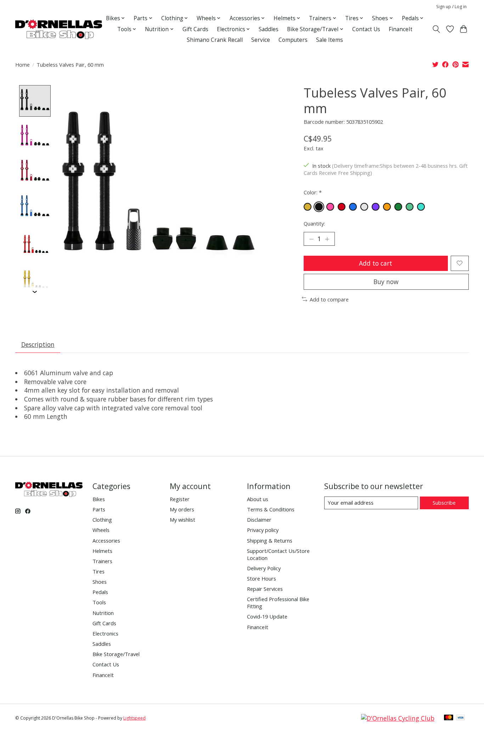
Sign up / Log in (451, 7)
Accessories (106, 540)
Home (22, 64)
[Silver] (364, 207)
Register (180, 499)
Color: (313, 192)
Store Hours (261, 578)
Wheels (100, 529)
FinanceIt (400, 29)
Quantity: (314, 223)
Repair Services (265, 588)
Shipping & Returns (269, 540)
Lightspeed (134, 718)
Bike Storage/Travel (116, 654)
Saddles (268, 29)
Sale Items (329, 40)
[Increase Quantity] (327, 239)
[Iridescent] (409, 207)
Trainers (102, 561)
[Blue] (353, 207)
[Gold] (307, 207)
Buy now (386, 281)
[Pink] (330, 207)
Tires (98, 571)
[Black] (319, 207)
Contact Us (366, 29)
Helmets (102, 550)
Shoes (99, 581)
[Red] (341, 207)
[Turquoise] (421, 207)
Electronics (105, 633)
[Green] (398, 207)
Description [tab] (38, 344)
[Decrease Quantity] (311, 239)
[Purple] (375, 207)
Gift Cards (195, 29)
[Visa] (460, 718)
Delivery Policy (264, 568)
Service (260, 40)
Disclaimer (259, 519)
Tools (99, 602)
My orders (182, 509)
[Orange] (387, 207)
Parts (98, 509)
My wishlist (182, 519)
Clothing (102, 519)
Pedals (100, 591)
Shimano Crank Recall (215, 40)
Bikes (98, 499)
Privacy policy (262, 529)
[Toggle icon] (436, 29)
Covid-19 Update (267, 616)
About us (257, 499)
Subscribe (444, 502)
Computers (293, 40)
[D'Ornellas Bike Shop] (58, 29)
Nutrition (103, 612)
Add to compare (329, 299)
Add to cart (375, 263)
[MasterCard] (448, 718)
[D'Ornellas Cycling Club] (397, 718)
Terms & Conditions (270, 509)
